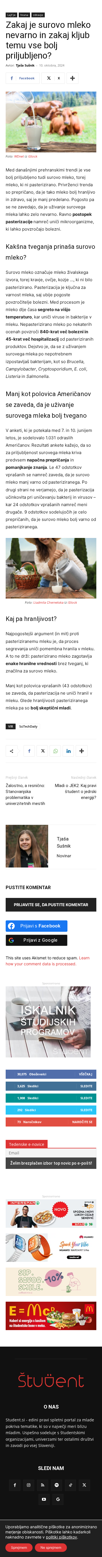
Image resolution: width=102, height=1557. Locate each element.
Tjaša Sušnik (25, 65)
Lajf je (11, 15)
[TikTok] (70, 1485)
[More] (72, 78)
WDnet (19, 156)
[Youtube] (44, 1499)
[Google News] (57, 1499)
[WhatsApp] (55, 751)
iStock (32, 156)
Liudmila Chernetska (48, 602)
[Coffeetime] (51, 1298)
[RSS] (42, 1485)
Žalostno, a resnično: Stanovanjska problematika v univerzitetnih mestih (25, 794)
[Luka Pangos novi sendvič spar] (51, 1230)
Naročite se (82, 1122)
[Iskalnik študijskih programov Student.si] (48, 1056)
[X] (42, 751)
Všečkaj (85, 1074)
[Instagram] (28, 1485)
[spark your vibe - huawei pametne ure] (51, 1264)
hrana (24, 15)
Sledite (86, 1086)
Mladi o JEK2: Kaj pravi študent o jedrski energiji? (75, 791)
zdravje (38, 15)
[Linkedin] (68, 751)
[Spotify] (56, 1485)
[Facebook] (29, 751)
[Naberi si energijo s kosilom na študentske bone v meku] (51, 1333)
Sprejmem (19, 1547)
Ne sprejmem (51, 1547)
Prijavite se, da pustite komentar (51, 904)
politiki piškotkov (61, 1537)
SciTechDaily (28, 726)
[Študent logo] (51, 1380)
